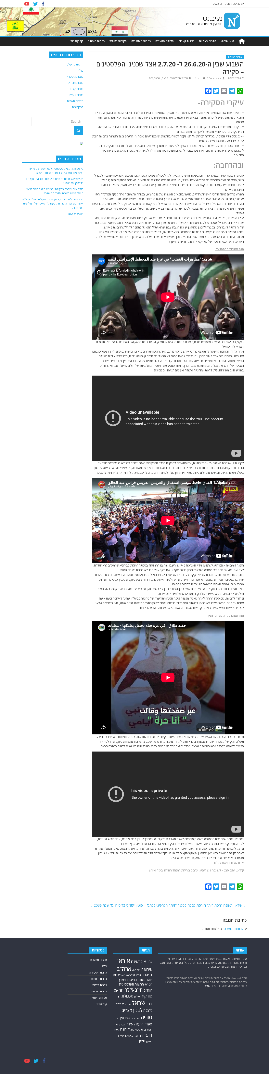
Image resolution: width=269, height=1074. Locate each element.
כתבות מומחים (96, 41)
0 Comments (213, 78)
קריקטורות (76, 41)
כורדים (128, 1004)
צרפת (142, 1029)
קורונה (125, 1029)
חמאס (165, 78)
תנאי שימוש (228, 41)
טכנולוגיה (125, 996)
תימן (142, 1040)
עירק (129, 1024)
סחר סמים (135, 1018)
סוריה (146, 1017)
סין (122, 1017)
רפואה (137, 1036)
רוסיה (147, 1035)
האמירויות (119, 975)
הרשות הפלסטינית (179, 78)
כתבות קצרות (186, 41)
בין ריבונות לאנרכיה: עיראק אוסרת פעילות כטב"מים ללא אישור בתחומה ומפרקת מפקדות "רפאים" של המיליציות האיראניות (52, 309)
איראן (123, 961)
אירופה (146, 969)
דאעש (129, 975)
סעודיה (146, 1024)
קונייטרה (134, 1029)
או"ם (149, 962)
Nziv (197, 78)
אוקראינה (138, 961)
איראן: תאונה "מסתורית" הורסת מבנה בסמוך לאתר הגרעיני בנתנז (197, 905)
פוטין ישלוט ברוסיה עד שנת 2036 (116, 905)
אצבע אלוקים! (75, 319)
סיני (117, 1018)
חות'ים (148, 990)
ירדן (149, 1004)
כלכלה (147, 1010)
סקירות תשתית (118, 41)
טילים (137, 996)
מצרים (126, 1010)
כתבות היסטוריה (141, 41)
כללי (81, 70)
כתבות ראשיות (207, 41)
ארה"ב (124, 968)
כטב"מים (120, 1004)
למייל (207, 986)
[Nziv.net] (242, 41)
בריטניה (147, 975)
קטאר (116, 1029)
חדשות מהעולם (164, 41)
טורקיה (146, 996)
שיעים (129, 1035)
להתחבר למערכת (233, 929)
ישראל (157, 78)
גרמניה (137, 975)
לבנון (137, 1010)
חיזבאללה (133, 989)
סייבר (127, 1018)
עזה (151, 78)
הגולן (149, 980)
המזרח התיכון (137, 979)
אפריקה (136, 970)
